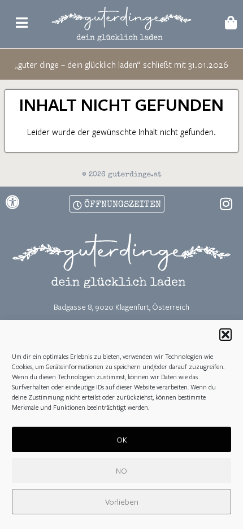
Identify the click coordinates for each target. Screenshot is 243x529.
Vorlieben (121, 501)
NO (121, 470)
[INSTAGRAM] (225, 203)
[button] (225, 334)
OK (121, 439)
